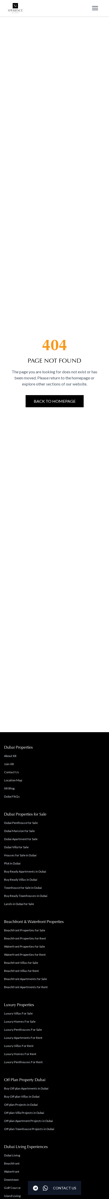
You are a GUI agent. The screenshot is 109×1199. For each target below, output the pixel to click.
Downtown (11, 1180)
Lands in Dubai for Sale (19, 904)
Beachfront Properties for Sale (24, 930)
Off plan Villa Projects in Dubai (24, 1113)
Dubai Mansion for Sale (19, 831)
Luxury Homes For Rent (20, 1054)
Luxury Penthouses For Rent (23, 1062)
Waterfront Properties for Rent (25, 954)
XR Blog (9, 788)
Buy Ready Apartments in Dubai (25, 871)
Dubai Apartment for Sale (21, 839)
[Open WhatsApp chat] (45, 1188)
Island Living (12, 1196)
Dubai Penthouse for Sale (21, 823)
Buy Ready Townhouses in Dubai (25, 896)
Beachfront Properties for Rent (25, 938)
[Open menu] (95, 8)
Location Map (13, 780)
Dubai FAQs (12, 796)
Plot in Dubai (12, 863)
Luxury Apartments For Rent (23, 1038)
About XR (10, 756)
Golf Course (12, 1188)
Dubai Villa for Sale (16, 847)
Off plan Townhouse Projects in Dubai (29, 1129)
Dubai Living (12, 1155)
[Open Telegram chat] (35, 1188)
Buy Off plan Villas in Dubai (22, 1096)
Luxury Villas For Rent (18, 1046)
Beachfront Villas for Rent (21, 971)
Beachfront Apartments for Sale (25, 979)
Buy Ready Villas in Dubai (20, 879)
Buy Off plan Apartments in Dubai (26, 1088)
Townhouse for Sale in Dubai (23, 888)
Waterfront (11, 1171)
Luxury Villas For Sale (18, 1013)
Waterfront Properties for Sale (24, 946)
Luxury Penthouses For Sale (23, 1029)
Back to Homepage (55, 401)
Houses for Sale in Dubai (20, 855)
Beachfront (12, 1163)
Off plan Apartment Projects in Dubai (28, 1121)
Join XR (9, 764)
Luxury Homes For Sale (19, 1021)
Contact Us (11, 772)
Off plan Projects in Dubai (21, 1104)
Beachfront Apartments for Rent (26, 987)
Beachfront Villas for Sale (21, 963)
